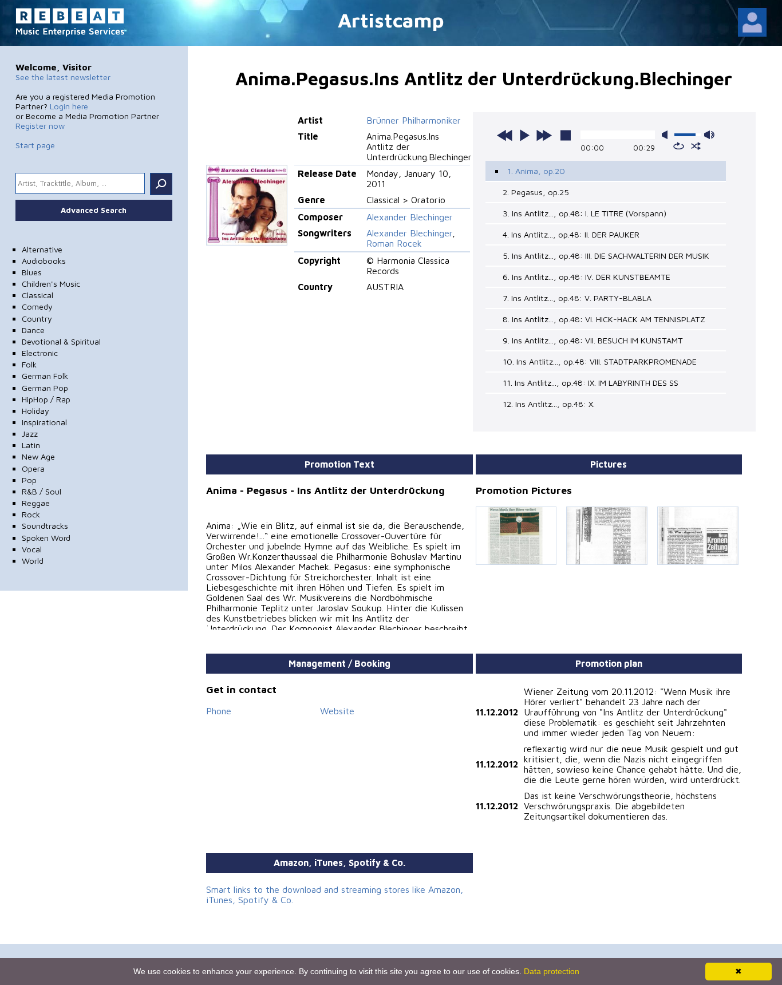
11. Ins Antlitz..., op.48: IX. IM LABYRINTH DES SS (590, 382)
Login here (69, 106)
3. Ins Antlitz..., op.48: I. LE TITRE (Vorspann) (584, 213)
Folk (29, 364)
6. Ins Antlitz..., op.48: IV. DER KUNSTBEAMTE (586, 277)
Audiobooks (44, 261)
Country (37, 318)
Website (337, 711)
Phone (218, 711)
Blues (32, 272)
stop (566, 135)
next (544, 135)
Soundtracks (45, 526)
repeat (679, 146)
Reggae (36, 503)
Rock (31, 514)
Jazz (30, 433)
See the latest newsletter (62, 77)
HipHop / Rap (46, 399)
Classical (37, 295)
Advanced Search (94, 210)
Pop (29, 480)
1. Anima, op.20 (536, 171)
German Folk (45, 376)
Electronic (40, 353)
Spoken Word (46, 538)
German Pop (45, 388)
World (33, 560)
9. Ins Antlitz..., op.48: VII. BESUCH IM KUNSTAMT (593, 340)
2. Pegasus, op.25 (536, 192)
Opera (33, 468)
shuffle (696, 146)
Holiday (35, 411)
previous (505, 135)
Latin (31, 445)
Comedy (37, 306)
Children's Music (51, 283)
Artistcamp (391, 19)
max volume (709, 134)
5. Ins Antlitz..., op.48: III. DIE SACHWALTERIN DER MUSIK (606, 255)
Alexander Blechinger (409, 217)
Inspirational (44, 422)
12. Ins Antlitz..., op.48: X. (549, 404)
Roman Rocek (394, 243)
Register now (40, 125)
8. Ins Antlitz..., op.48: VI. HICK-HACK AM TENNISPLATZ (604, 319)
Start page (35, 145)
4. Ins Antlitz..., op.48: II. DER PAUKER (571, 234)
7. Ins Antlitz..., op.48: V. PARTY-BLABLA (577, 298)
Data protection (551, 971)
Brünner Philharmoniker (413, 120)
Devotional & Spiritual (61, 341)
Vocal (32, 549)
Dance (33, 330)
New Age (38, 456)
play (524, 135)
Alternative (42, 249)
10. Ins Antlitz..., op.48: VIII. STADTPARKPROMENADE (600, 361)
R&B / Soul (41, 491)
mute (667, 134)
